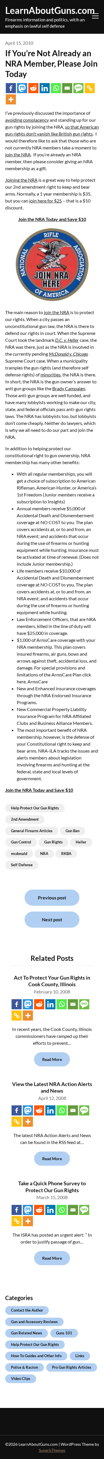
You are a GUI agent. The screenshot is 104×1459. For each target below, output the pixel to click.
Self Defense (22, 864)
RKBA (66, 853)
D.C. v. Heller (67, 340)
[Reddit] (33, 88)
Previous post (52, 897)
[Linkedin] (45, 88)
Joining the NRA (21, 180)
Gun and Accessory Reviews (34, 1321)
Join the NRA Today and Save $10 (52, 219)
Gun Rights (53, 842)
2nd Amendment (25, 819)
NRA (44, 853)
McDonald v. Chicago (68, 354)
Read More (52, 1059)
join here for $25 (45, 200)
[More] (11, 99)
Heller (81, 842)
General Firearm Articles (32, 830)
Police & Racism (24, 1367)
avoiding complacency (27, 120)
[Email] (67, 88)
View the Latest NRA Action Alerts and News (52, 1087)
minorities (50, 374)
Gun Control (21, 842)
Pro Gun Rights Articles (71, 1367)
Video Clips (20, 1378)
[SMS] (78, 88)
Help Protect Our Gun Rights (35, 808)
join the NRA (18, 154)
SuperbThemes (52, 1450)
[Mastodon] (22, 88)
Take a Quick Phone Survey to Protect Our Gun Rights (52, 1186)
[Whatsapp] (56, 88)
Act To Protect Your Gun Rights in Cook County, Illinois (52, 980)
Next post (52, 919)
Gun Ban (72, 830)
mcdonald (19, 853)
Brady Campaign (68, 388)
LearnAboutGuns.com (50, 10)
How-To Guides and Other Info (36, 1355)
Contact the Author (27, 1310)
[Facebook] (11, 88)
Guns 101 (64, 1333)
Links (79, 1355)
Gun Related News (26, 1333)
